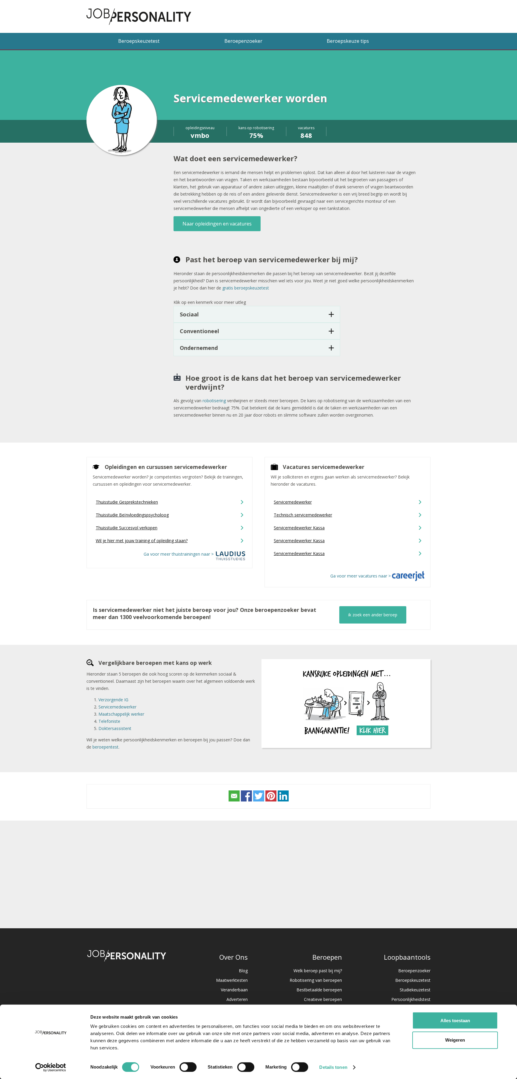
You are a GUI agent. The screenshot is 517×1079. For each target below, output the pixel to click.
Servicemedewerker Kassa (299, 528)
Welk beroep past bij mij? (318, 970)
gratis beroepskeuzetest (245, 288)
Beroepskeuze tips (348, 41)
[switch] (188, 1067)
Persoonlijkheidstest (411, 999)
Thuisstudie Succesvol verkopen (126, 528)
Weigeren (455, 1040)
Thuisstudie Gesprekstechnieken (127, 502)
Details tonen (333, 1067)
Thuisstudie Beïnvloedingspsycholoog (132, 515)
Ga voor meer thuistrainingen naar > (179, 554)
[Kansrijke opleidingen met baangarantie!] (346, 738)
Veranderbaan (234, 990)
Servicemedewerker (293, 502)
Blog (243, 970)
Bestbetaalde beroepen (319, 990)
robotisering (214, 400)
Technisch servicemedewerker (303, 515)
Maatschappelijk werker (121, 714)
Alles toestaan (455, 1020)
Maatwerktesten (232, 980)
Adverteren (237, 999)
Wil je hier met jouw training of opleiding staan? (142, 540)
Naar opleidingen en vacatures (217, 223)
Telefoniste (109, 721)
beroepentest (105, 747)
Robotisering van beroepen (316, 980)
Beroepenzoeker (243, 41)
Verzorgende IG (113, 699)
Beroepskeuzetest (138, 41)
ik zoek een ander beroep (372, 615)
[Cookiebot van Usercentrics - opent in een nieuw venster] (51, 1067)
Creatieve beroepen (323, 999)
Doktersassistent (114, 728)
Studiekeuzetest (415, 990)
